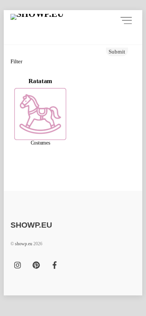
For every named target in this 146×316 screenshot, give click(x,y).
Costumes (40, 143)
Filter (16, 61)
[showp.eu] (36, 20)
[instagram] (17, 264)
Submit (117, 51)
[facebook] (54, 264)
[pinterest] (36, 264)
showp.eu (23, 243)
